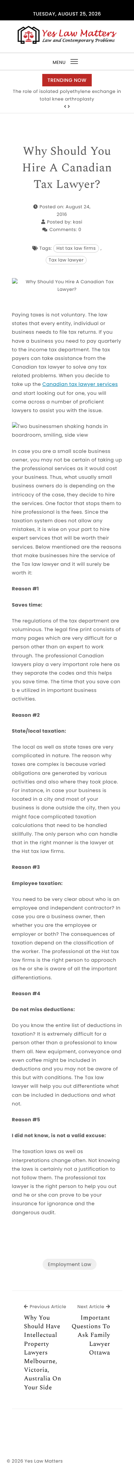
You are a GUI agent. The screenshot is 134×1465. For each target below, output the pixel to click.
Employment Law (69, 1264)
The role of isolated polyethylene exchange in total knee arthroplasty (67, 95)
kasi (77, 222)
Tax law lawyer (66, 260)
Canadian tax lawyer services (80, 384)
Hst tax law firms (76, 248)
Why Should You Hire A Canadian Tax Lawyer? (67, 168)
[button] (65, 107)
